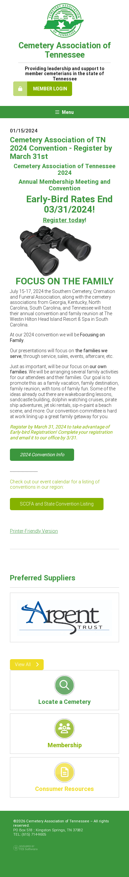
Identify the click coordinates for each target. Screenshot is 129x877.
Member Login (49, 89)
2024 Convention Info (42, 455)
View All (23, 664)
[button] (18, 611)
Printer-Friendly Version (34, 531)
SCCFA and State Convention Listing (57, 504)
